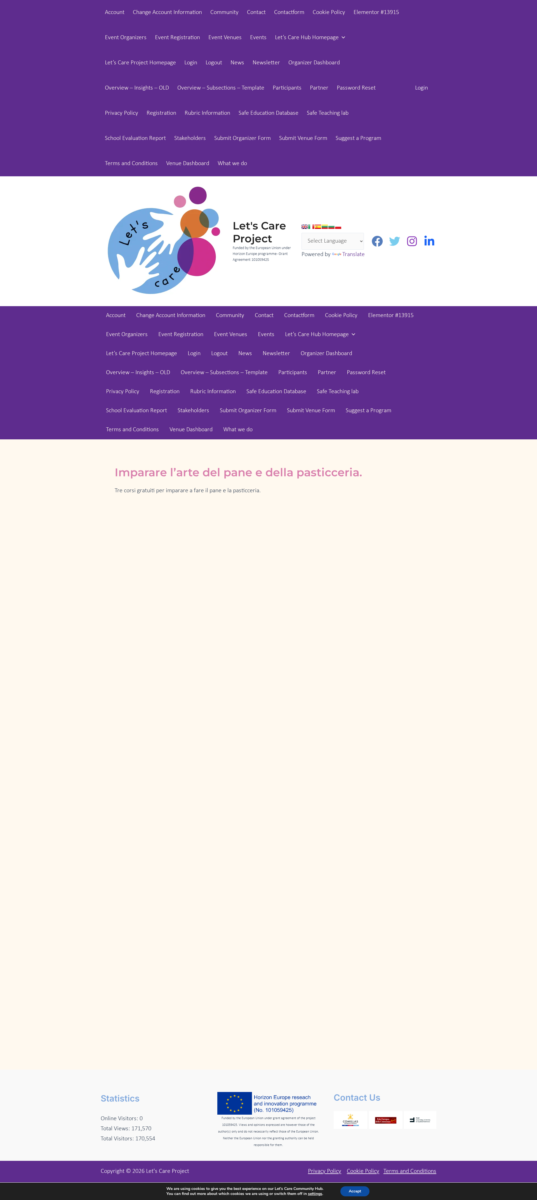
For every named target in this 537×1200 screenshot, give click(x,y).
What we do (232, 163)
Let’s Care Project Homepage (140, 63)
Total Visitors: (118, 1139)
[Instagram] (412, 241)
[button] (342, 37)
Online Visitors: (120, 1118)
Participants (287, 88)
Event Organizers (126, 37)
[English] (305, 226)
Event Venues (225, 37)
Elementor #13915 (376, 12)
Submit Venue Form (303, 138)
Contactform (289, 12)
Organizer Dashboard (314, 63)
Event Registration (177, 37)
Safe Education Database (268, 113)
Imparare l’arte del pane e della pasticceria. (238, 472)
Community (224, 12)
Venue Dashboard (187, 163)
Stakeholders (190, 138)
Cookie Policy (329, 12)
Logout (214, 63)
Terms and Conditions (131, 163)
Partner (319, 88)
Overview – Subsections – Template (220, 88)
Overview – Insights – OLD (137, 88)
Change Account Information (167, 12)
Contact (256, 12)
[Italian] (311, 226)
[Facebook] (377, 241)
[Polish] (338, 226)
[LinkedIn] (429, 241)
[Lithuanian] (325, 226)
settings (315, 1193)
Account (114, 12)
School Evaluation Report (135, 138)
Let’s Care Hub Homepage (307, 37)
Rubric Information (207, 113)
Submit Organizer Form (242, 138)
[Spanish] (318, 226)
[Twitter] (395, 241)
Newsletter (266, 63)
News (237, 63)
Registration (161, 113)
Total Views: (116, 1129)
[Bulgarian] (331, 226)
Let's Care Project (259, 232)
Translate (353, 254)
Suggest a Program (358, 138)
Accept (355, 1191)
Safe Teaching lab (327, 113)
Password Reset (356, 88)
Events (258, 37)
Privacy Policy (121, 113)
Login (190, 63)
